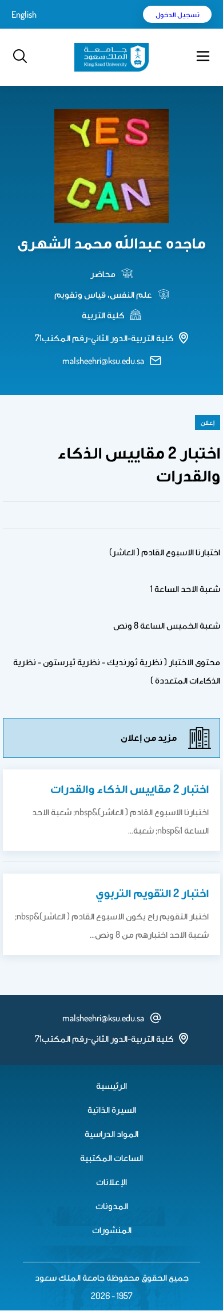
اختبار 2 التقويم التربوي (152, 892)
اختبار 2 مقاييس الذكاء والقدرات (129, 788)
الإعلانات (111, 1181)
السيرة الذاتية (111, 1109)
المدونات (111, 1205)
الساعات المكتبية (111, 1157)
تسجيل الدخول (178, 14)
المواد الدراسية (111, 1133)
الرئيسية (111, 1085)
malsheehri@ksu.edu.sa (103, 360)
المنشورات (112, 1229)
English (24, 14)
